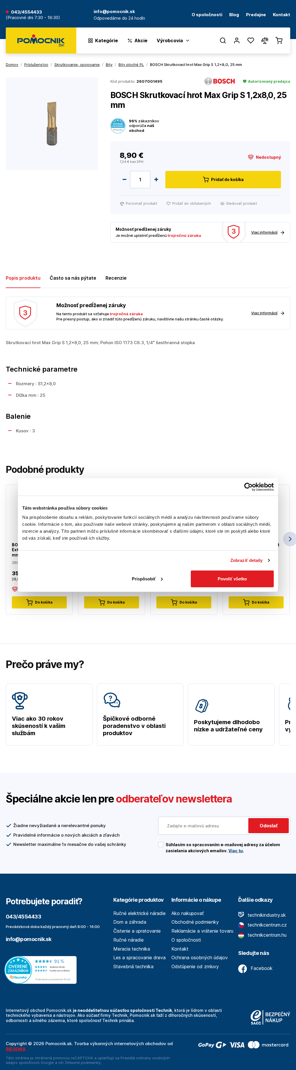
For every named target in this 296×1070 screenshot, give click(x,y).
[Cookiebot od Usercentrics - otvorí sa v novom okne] (248, 487)
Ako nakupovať (187, 913)
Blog (234, 14)
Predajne (256, 14)
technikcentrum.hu (266, 935)
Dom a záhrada (129, 922)
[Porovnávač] (265, 40)
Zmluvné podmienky (83, 1062)
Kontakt (281, 14)
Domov (12, 64)
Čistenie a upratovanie (137, 931)
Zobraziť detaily (246, 560)
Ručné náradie (128, 940)
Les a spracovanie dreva (139, 957)
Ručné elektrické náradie (139, 913)
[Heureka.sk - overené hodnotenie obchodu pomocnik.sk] (42, 969)
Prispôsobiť (144, 578)
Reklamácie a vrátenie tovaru (202, 931)
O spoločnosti (207, 14)
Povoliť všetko (232, 578)
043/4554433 (26, 12)
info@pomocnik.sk (28, 939)
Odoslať (269, 826)
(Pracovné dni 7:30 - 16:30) (33, 17)
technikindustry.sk (266, 915)
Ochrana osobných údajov (199, 957)
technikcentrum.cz (266, 925)
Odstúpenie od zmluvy (195, 966)
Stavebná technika (133, 966)
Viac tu (235, 850)
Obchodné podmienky (195, 922)
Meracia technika (131, 949)
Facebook (261, 968)
